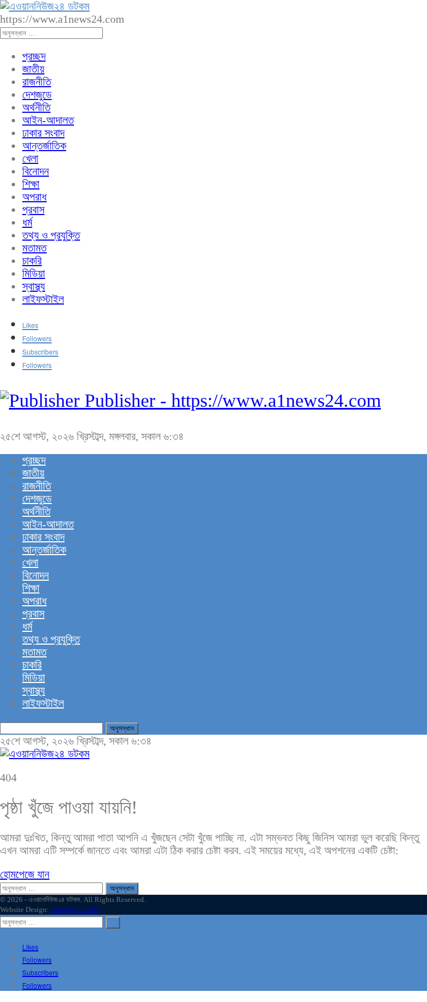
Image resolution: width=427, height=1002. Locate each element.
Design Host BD (75, 909)
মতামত (34, 248)
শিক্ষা (30, 184)
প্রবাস (33, 209)
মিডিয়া (33, 273)
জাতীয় (33, 69)
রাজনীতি (36, 82)
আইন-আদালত (48, 120)
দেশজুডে (37, 94)
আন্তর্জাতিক (44, 145)
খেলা (30, 158)
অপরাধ (34, 197)
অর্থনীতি (36, 107)
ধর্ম (27, 222)
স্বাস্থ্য (33, 286)
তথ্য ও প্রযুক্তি (51, 235)
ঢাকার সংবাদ (43, 133)
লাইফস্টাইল (43, 299)
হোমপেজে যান (24, 874)
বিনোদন (35, 171)
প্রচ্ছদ (34, 56)
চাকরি (32, 261)
